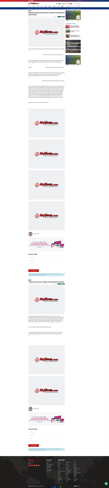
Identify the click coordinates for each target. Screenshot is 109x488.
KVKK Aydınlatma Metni (49, 464)
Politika (45, 6)
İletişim (47, 471)
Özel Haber (59, 468)
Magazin (49, 6)
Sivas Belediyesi (68, 471)
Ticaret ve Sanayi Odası (77, 472)
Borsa (74, 476)
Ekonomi (33, 6)
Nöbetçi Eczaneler (68, 479)
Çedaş (67, 476)
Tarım (67, 475)
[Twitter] (31, 465)
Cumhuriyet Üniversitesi (61, 471)
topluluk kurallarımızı (37, 274)
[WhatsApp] (106, 483)
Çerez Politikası (48, 466)
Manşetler (75, 467)
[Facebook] (29, 465)
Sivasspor (75, 471)
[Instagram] (33, 465)
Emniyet (59, 472)
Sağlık (59, 6)
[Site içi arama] (76, 6)
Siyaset (67, 480)
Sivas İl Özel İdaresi (68, 472)
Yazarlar (68, 6)
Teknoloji (54, 6)
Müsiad (59, 475)
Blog (58, 480)
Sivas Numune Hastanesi (76, 479)
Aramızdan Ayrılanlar (77, 468)
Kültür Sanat (62, 6)
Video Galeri (60, 479)
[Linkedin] (35, 465)
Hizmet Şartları (48, 469)
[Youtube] (36, 465)
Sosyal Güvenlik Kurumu (68, 462)
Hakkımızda (48, 461)
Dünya (38, 6)
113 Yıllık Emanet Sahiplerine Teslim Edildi (79, 0)
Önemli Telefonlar (48, 465)
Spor (41, 6)
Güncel (29, 6)
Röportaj (67, 468)
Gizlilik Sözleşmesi (49, 470)
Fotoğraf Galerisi (73, 8)
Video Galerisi (78, 8)
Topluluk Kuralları (48, 467)
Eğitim (59, 467)
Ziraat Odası (75, 475)
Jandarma (75, 480)
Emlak (59, 476)
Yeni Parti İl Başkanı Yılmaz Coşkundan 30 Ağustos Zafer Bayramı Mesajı (61, 0)
